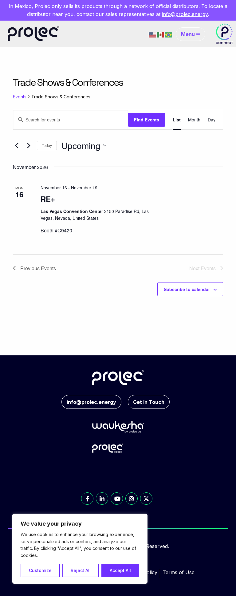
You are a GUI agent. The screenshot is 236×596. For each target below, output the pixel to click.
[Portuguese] (169, 34)
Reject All (81, 570)
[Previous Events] (16, 145)
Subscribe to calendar (187, 289)
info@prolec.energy (185, 14)
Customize (40, 570)
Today (47, 145)
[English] (153, 34)
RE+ (48, 199)
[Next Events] (28, 145)
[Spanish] (161, 34)
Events (19, 96)
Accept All (120, 570)
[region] (80, 549)
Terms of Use (179, 572)
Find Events (146, 119)
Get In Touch (148, 402)
